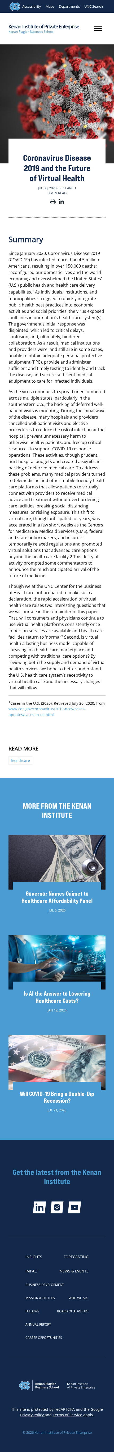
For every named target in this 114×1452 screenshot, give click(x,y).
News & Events (74, 1271)
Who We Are (79, 1298)
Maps (50, 6)
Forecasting (76, 1256)
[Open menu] (98, 28)
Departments (69, 6)
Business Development (44, 1284)
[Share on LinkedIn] (61, 202)
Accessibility (31, 6)
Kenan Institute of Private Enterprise (43, 26)
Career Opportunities (43, 1337)
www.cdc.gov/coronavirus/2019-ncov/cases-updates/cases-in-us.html (47, 711)
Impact (32, 1271)
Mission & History (40, 1298)
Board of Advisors (73, 1311)
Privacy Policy (32, 1414)
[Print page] (52, 202)
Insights (33, 1256)
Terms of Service (68, 1414)
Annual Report (38, 1324)
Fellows (32, 1311)
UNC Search (93, 6)
